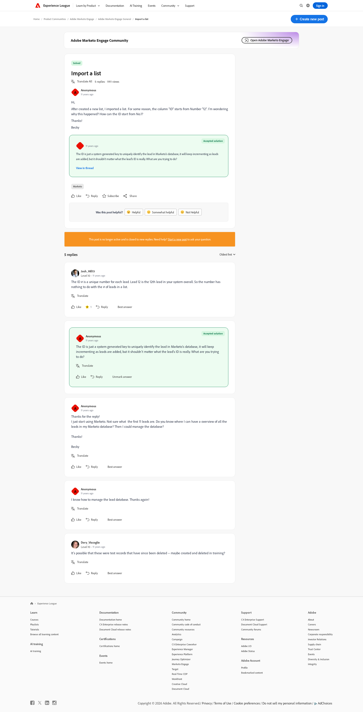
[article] (148, 289)
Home (36, 19)
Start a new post (177, 239)
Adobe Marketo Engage (82, 19)
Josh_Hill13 (88, 271)
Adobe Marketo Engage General (114, 19)
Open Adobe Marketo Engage (269, 40)
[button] (309, 19)
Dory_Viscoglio (90, 542)
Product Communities (55, 19)
